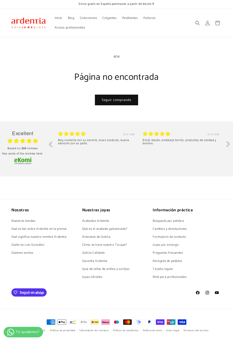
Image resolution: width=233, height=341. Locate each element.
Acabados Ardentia (95, 221)
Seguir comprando (116, 100)
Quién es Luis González (27, 245)
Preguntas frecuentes (168, 253)
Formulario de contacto (169, 237)
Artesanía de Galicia (96, 237)
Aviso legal (172, 330)
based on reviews (23, 148)
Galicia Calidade (93, 253)
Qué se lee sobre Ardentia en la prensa (39, 229)
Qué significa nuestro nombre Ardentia (38, 237)
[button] (197, 23)
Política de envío (152, 330)
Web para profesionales (170, 277)
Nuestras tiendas (23, 221)
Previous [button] (50, 144)
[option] (97, 147)
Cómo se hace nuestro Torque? (104, 245)
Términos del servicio (196, 330)
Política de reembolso (126, 330)
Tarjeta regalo (163, 269)
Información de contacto (94, 330)
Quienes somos (22, 253)
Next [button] (228, 144)
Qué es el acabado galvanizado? (105, 229)
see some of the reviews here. (22, 153)
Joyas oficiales (92, 277)
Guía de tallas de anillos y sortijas (106, 269)
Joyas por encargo (166, 245)
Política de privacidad (62, 330)
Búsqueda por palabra (168, 221)
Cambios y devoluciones (170, 229)
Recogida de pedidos (167, 261)
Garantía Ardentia (94, 261)
